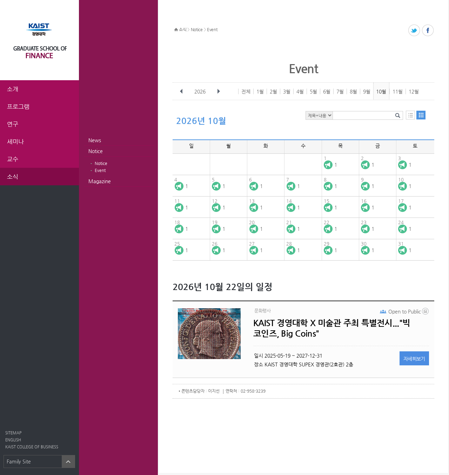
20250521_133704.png (426, 313)
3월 (286, 91)
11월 (398, 91)
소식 (182, 29)
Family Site (19, 461)
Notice (95, 151)
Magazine (99, 181)
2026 (200, 91)
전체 (245, 91)
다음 (218, 91)
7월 (340, 91)
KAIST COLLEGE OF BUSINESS (31, 447)
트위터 (414, 31)
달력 (420, 115)
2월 (273, 91)
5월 (313, 91)
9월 (366, 91)
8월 (353, 91)
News (94, 140)
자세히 (414, 359)
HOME (176, 29)
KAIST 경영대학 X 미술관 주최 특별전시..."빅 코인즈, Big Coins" (331, 328)
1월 (260, 91)
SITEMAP (13, 433)
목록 (410, 115)
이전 (181, 91)
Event (100, 170)
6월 (326, 91)
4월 (300, 91)
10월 (381, 91)
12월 (414, 91)
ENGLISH (13, 440)
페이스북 (428, 31)
